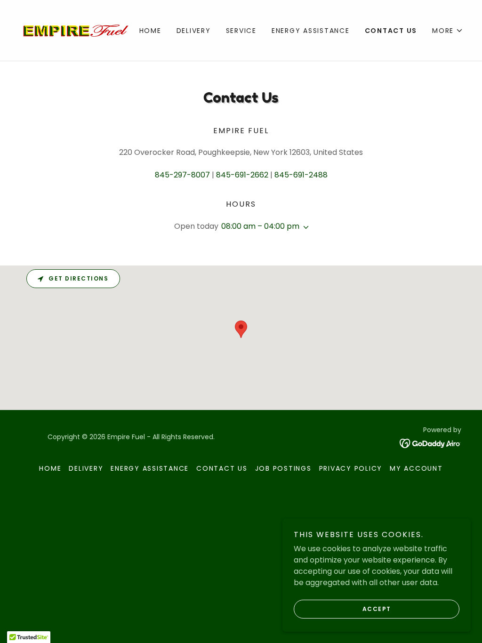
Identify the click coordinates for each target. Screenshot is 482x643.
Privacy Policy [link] (351, 468)
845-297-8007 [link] (182, 174)
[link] (74, 29)
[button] (447, 30)
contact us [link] (391, 30)
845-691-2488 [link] (301, 174)
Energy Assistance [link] (311, 30)
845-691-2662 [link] (242, 174)
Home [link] (150, 30)
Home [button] (50, 468)
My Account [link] (416, 468)
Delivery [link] (194, 30)
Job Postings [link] (283, 468)
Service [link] (241, 30)
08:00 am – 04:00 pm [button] (260, 226)
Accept (376, 609)
